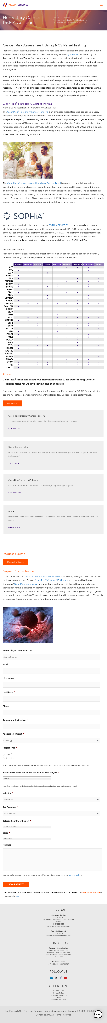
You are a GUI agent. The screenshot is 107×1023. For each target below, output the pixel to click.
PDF (18, 896)
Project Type (10, 748)
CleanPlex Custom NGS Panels (51, 580)
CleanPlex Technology (25, 584)
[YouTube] (65, 977)
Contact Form (58, 991)
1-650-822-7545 (58, 917)
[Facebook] (60, 977)
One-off (9, 754)
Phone (6, 706)
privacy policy (75, 875)
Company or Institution (15, 720)
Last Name (9, 692)
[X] (56, 977)
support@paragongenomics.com (58, 936)
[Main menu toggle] (101, 5)
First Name (9, 678)
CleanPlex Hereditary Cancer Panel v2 (27, 112)
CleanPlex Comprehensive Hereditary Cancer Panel (34, 183)
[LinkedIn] (51, 977)
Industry (8, 793)
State (6, 833)
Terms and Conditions (58, 995)
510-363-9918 (58, 957)
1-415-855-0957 (58, 924)
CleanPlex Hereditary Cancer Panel (42, 576)
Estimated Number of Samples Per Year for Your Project (31, 772)
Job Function (10, 807)
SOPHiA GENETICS (58, 225)
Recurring (10, 758)
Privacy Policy (58, 993)
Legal (58, 997)
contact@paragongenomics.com (58, 955)
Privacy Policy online (90, 892)
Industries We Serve (58, 1000)
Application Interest (13, 734)
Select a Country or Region (17, 821)
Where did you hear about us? (18, 650)
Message (7, 845)
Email (6, 664)
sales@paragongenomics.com (58, 926)
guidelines (73, 54)
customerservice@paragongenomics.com (58, 920)
